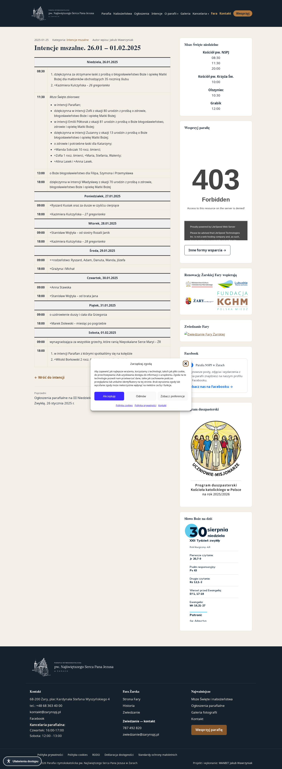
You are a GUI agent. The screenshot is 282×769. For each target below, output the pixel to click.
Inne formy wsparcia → (207, 250)
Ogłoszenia (141, 13)
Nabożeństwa (122, 13)
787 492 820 (132, 728)
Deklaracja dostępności (119, 755)
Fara (214, 13)
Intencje (157, 13)
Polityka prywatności (145, 405)
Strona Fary (131, 699)
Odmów (141, 396)
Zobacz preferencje (173, 396)
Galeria (185, 13)
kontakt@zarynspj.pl (45, 712)
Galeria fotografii (204, 712)
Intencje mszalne (78, 40)
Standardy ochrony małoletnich (157, 755)
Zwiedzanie (131, 712)
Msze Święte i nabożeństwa (212, 699)
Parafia (106, 13)
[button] (186, 363)
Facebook (37, 718)
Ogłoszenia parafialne (208, 705)
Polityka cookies (124, 405)
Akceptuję (109, 396)
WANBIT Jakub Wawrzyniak (235, 763)
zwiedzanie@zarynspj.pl (141, 734)
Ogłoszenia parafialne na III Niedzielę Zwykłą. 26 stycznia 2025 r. (63, 398)
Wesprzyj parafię (209, 730)
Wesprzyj (243, 13)
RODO (96, 755)
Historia (129, 705)
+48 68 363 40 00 (49, 705)
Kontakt (162, 405)
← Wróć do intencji (49, 377)
